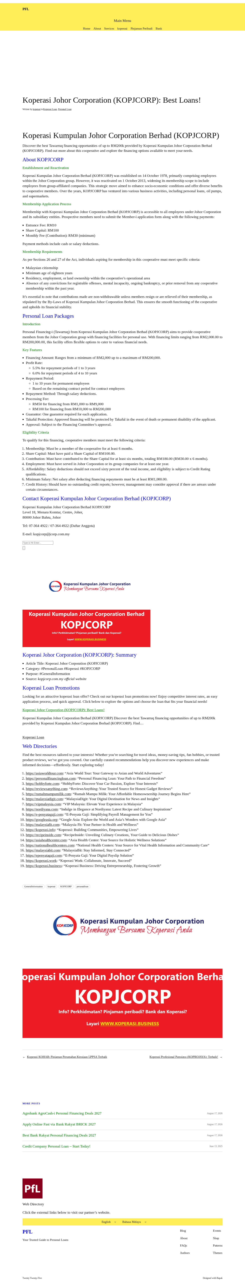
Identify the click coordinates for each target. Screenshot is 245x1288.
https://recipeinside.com (43, 835)
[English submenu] (115, 1222)
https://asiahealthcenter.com (46, 840)
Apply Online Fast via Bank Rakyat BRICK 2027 (59, 1124)
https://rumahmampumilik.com (48, 794)
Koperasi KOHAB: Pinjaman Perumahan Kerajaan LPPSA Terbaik (67, 1056)
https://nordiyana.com (42, 809)
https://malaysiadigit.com (44, 799)
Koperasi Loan (50, 109)
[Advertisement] (122, 57)
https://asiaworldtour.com (44, 773)
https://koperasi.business (44, 866)
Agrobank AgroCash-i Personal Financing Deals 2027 (62, 1113)
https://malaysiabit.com (43, 850)
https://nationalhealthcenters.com (50, 845)
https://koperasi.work (41, 860)
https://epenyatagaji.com (44, 855)
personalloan (82, 886)
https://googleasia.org (41, 819)
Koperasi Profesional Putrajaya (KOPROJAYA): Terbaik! (184, 1056)
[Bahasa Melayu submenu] (145, 1222)
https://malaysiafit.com (42, 824)
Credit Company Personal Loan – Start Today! (56, 1146)
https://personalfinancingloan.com (51, 778)
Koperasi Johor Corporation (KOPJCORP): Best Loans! (63, 710)
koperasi (36, 109)
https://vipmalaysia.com (43, 804)
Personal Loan (65, 109)
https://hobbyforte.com (42, 783)
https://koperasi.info (40, 830)
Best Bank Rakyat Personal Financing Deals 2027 (59, 1135)
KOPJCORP (66, 886)
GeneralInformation (33, 886)
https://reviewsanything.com (46, 789)
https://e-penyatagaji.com (44, 814)
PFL (25, 9)
